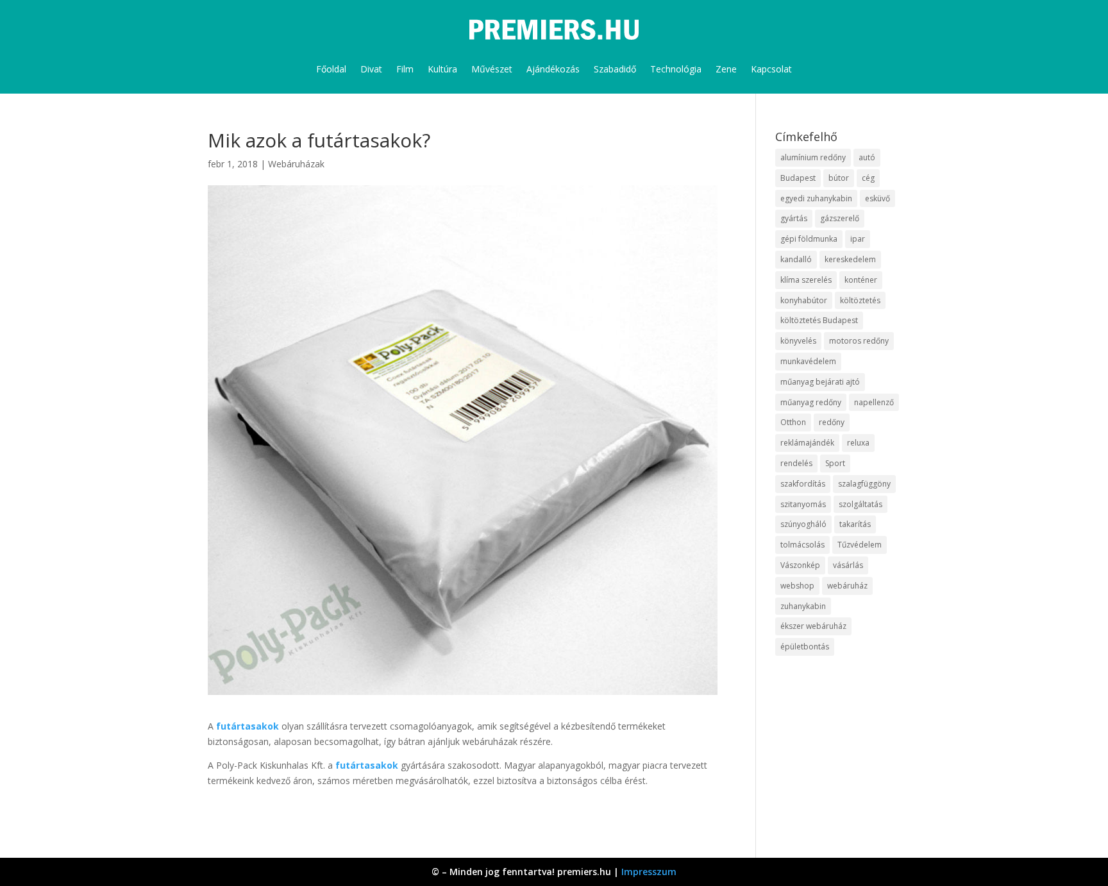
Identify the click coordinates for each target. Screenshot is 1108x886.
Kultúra (442, 69)
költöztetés (860, 300)
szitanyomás (803, 504)
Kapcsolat (771, 69)
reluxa (858, 442)
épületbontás (804, 646)
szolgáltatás (860, 504)
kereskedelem (850, 259)
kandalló (796, 259)
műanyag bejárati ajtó (820, 381)
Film (405, 69)
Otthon (793, 422)
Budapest (798, 177)
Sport (835, 463)
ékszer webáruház (813, 626)
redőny (831, 422)
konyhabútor (803, 300)
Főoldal (331, 69)
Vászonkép (800, 565)
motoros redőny (859, 340)
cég (868, 177)
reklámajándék (807, 442)
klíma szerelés (806, 279)
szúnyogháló (803, 524)
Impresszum (648, 871)
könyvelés (798, 340)
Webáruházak (296, 164)
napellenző (874, 402)
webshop (797, 585)
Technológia (675, 69)
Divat (371, 69)
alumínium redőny (813, 157)
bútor (838, 177)
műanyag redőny (810, 402)
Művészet (491, 69)
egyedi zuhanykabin (816, 198)
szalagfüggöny (864, 483)
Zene (726, 69)
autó (867, 157)
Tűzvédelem (859, 544)
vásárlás (848, 565)
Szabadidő (615, 69)
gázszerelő (839, 218)
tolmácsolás (802, 544)
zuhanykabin (803, 606)
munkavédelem (808, 361)
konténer (860, 279)
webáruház (847, 585)
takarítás (855, 524)
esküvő (877, 198)
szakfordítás (802, 483)
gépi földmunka (808, 238)
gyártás (793, 218)
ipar (857, 238)
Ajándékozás (553, 69)
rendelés (796, 463)
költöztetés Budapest (819, 320)
